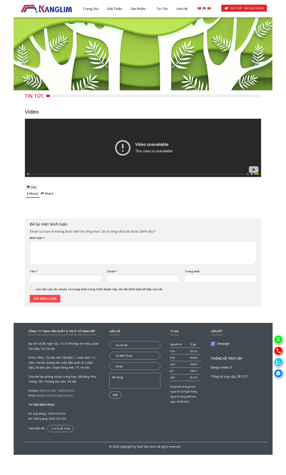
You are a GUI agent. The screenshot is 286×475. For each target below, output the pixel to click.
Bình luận (37, 238)
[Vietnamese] (199, 8)
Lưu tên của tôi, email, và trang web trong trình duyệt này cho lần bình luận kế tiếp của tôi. (99, 289)
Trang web (192, 271)
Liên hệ (182, 9)
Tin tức (162, 9)
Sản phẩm (138, 9)
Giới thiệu (114, 9)
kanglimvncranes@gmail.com (54, 395)
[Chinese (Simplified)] (209, 8)
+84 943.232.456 (253, 8)
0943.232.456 (47, 390)
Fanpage (222, 343)
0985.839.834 (66, 390)
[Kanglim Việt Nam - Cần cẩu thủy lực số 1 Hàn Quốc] (47, 8)
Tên (34, 271)
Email (112, 271)
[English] (204, 8)
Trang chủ (90, 9)
